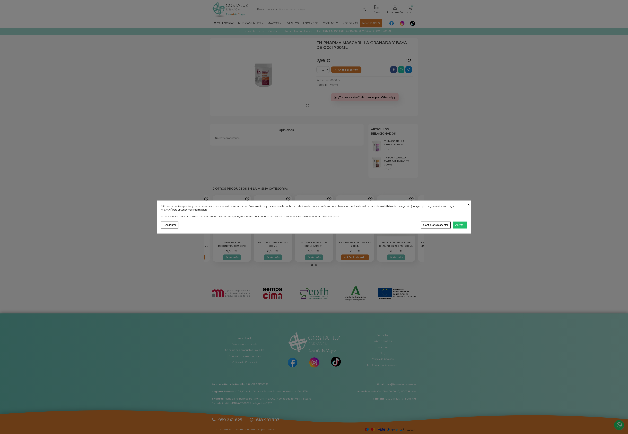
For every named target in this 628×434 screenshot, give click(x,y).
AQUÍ (169, 209)
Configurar (170, 224)
